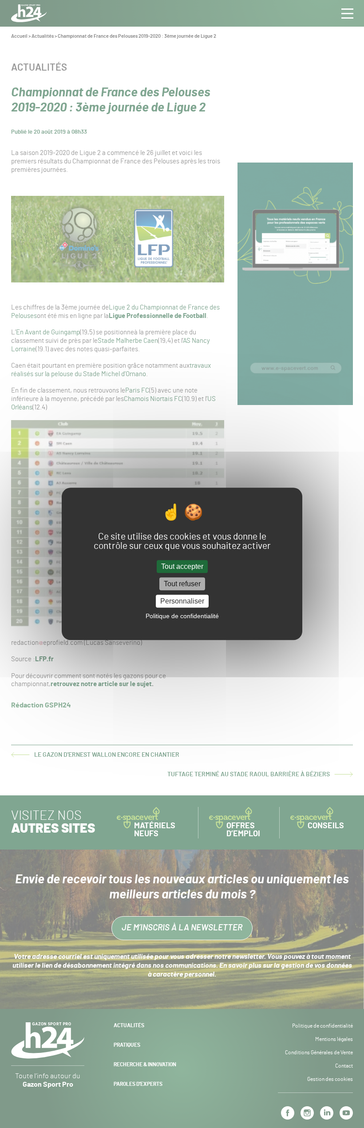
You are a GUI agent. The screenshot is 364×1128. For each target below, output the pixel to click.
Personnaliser (182, 601)
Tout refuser (182, 584)
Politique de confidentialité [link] (182, 616)
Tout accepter (182, 566)
